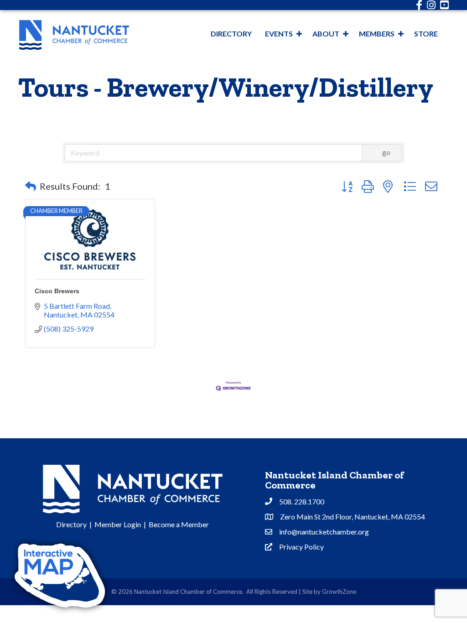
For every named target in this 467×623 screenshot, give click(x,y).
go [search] (386, 152)
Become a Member (179, 524)
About (325, 33)
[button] (30, 186)
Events (279, 33)
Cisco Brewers (57, 291)
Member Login (117, 524)
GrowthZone (339, 591)
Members (376, 33)
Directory (231, 33)
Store (426, 33)
